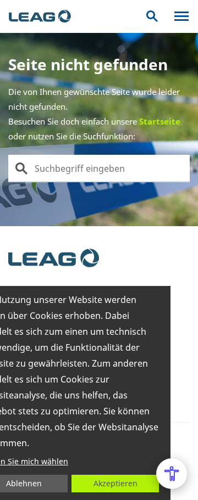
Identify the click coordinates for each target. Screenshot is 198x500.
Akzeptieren (116, 483)
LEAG (40, 16)
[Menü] (181, 16)
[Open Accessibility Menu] (171, 473)
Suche (152, 16)
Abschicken (21, 168)
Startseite (159, 121)
